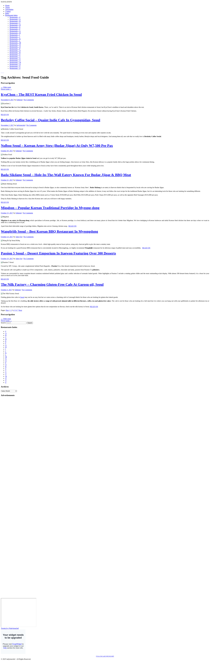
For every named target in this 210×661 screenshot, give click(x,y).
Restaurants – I (15, 35)
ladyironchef (21, 125)
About (7, 7)
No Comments (29, 100)
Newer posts (6, 89)
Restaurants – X (15, 64)
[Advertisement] (9, 431)
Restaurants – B (15, 21)
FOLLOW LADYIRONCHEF (105, 656)
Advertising (9, 9)
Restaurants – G (15, 31)
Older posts (6, 87)
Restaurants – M (15, 43)
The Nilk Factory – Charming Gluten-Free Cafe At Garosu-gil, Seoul (52, 284)
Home (7, 5)
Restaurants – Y (15, 66)
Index (7, 13)
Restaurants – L (15, 41)
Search (3, 323)
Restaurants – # (15, 17)
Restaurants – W (15, 62)
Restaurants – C (15, 23)
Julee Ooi (19, 237)
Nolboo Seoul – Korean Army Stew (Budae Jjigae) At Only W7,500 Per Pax (57, 145)
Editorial (19, 100)
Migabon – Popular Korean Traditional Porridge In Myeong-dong (50, 208)
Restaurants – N (15, 45)
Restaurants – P (15, 49)
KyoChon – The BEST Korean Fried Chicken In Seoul (41, 94)
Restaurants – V (15, 60)
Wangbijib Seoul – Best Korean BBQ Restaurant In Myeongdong (49, 231)
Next (20, 310)
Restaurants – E (15, 27)
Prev (7, 310)
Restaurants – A (15, 19)
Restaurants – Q (15, 51)
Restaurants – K (15, 39)
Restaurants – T (15, 56)
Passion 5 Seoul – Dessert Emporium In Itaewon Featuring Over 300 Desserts (58, 253)
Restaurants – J (15, 37)
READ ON (5, 115)
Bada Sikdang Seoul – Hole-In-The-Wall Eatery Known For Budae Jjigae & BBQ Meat (66, 175)
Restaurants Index (11, 15)
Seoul (22, 297)
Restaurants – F (15, 29)
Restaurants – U (15, 58)
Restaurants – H (15, 33)
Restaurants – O (15, 47)
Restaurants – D (15, 25)
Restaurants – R (15, 53)
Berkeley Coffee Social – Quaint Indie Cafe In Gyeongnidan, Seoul (50, 120)
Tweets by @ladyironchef (10, 628)
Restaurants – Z (15, 68)
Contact (8, 11)
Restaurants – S (15, 55)
